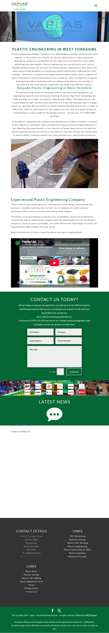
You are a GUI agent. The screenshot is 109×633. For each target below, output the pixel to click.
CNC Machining (77, 536)
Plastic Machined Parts (31, 581)
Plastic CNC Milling (31, 578)
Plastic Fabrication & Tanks (77, 549)
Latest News (54, 401)
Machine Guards (77, 539)
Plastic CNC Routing (77, 543)
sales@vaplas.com (33, 556)
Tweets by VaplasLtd (20, 431)
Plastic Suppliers (77, 553)
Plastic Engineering (77, 546)
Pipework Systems (77, 556)
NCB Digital (91, 615)
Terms (31, 585)
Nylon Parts (31, 571)
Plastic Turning (31, 574)
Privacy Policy (31, 588)
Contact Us (31, 591)
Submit (74, 371)
